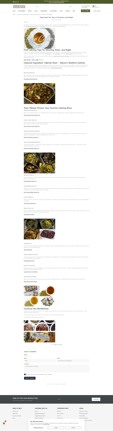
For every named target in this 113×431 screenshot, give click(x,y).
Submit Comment (29, 378)
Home (14, 14)
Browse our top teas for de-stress (61, 56)
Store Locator (60, 413)
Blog (14, 418)
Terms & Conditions (83, 418)
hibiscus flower (69, 53)
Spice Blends (21, 11)
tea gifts (43, 26)
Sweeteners (44, 11)
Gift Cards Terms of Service (85, 420)
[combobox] (54, 6)
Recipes (68, 11)
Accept (55, 427)
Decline (73, 427)
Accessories (53, 11)
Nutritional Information (40, 413)
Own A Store (85, 11)
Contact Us (15, 411)
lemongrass (57, 53)
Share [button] (26, 22)
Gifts (61, 11)
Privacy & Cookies (83, 411)
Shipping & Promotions (40, 416)
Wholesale (15, 413)
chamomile (48, 53)
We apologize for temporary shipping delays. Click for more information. (56, 1)
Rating (25, 354)
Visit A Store (97, 11)
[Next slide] (70, 1)
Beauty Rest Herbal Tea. (56, 68)
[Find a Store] (39, 337)
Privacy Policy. (46, 424)
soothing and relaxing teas (32, 26)
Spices (30, 11)
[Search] (70, 6)
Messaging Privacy (83, 413)
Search (36, 411)
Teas (14, 11)
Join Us (58, 416)
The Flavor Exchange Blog (23, 14)
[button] (96, 6)
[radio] (25, 356)
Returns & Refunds (39, 418)
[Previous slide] (43, 1)
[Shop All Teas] (39, 325)
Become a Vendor (17, 416)
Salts (36, 11)
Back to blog (58, 344)
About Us (59, 411)
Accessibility (82, 416)
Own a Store (60, 418)
